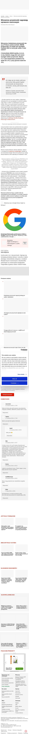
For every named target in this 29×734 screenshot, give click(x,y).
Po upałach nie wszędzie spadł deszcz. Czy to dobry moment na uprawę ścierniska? (21, 527)
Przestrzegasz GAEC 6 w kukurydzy (8, 711)
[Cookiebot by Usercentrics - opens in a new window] (20, 350)
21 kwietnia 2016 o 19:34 (15, 429)
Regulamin (3, 733)
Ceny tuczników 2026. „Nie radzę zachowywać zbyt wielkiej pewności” (7, 554)
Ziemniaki (17, 698)
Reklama (20, 733)
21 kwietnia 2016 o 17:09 (11, 405)
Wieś (3, 700)
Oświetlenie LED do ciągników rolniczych (20, 681)
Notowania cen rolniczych (5, 675)
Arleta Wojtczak (11, 24)
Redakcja (26, 733)
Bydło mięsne (18, 706)
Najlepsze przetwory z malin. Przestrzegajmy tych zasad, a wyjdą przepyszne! (7, 607)
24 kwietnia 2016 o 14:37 (11, 442)
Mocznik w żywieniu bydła (20, 710)
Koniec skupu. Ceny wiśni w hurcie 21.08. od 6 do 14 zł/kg (21, 554)
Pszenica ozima (19, 694)
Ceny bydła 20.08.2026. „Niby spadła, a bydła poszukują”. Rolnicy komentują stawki (21, 580)
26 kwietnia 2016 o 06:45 (11, 478)
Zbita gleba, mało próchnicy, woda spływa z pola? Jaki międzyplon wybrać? (7, 527)
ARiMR (3, 702)
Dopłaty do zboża (6, 709)
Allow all (14, 378)
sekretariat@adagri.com (6, 727)
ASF (16, 704)
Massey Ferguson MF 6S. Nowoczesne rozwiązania (20, 678)
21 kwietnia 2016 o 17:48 (11, 418)
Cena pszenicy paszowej (7, 682)
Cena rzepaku (5, 684)
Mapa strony (4, 731)
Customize (13, 383)
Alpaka (17, 702)
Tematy (9, 730)
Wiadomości (4, 730)
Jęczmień (17, 691)
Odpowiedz (5, 412)
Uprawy (17, 688)
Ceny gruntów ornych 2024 (7, 694)
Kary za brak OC (6, 697)
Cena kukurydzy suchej (7, 678)
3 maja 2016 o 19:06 (10, 491)
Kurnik (16, 708)
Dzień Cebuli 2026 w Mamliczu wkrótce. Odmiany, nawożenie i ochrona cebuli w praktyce (6, 580)
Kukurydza (17, 692)
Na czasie (4, 688)
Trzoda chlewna (19, 712)
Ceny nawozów (5, 686)
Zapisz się (24, 243)
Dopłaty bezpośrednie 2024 (7, 707)
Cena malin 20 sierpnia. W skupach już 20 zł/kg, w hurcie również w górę (7, 644)
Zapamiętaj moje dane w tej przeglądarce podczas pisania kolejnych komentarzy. (13, 390)
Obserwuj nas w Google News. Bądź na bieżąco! (13, 204)
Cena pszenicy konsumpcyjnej (5, 680)
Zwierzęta (17, 700)
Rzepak (17, 696)
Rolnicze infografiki (17, 730)
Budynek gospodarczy (7, 704)
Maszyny (17, 674)
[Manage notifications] (26, 731)
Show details (21, 374)
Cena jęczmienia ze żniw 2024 (7, 691)
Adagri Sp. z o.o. (21, 717)
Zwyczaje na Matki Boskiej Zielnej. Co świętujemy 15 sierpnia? (7, 625)
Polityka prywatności (12, 733)
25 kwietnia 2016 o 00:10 (11, 465)
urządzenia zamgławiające (15, 151)
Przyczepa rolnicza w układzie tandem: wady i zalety (21, 685)
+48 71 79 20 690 (7, 725)
